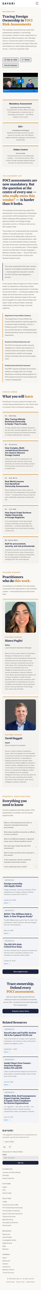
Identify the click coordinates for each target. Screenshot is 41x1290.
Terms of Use (20, 1282)
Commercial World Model (11, 1172)
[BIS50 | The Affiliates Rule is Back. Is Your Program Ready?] (20, 922)
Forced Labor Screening (11, 1211)
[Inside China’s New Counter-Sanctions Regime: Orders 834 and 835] (20, 1072)
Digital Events (7, 1243)
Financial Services (9, 1216)
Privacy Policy (10, 1282)
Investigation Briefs (9, 1240)
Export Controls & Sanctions (12, 1214)
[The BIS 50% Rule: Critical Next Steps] (20, 952)
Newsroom (6, 1261)
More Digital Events (21, 972)
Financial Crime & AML (10, 1205)
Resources (6, 1234)
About (4, 1258)
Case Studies (7, 1237)
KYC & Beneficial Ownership (12, 1208)
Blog (4, 1246)
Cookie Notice (30, 1282)
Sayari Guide (6, 1193)
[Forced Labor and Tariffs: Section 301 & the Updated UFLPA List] (20, 1040)
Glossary (5, 1249)
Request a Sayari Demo (20, 1011)
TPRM (4, 1202)
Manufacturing (7, 1219)
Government (6, 1225)
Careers (5, 1264)
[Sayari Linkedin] (4, 1147)
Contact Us (6, 1267)
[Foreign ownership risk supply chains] (20, 891)
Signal (4, 1187)
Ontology (5, 1175)
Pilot (4, 1190)
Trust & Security (8, 1273)
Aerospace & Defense (10, 1222)
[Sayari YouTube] (10, 1147)
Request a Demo (8, 1270)
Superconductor (8, 1178)
